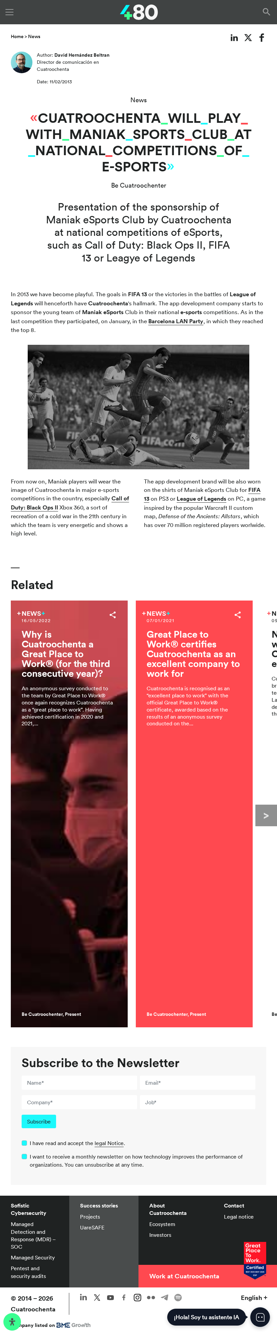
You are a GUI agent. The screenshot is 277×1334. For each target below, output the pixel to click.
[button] (268, 12)
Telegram (164, 1297)
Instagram (137, 1297)
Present (73, 1014)
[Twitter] (248, 37)
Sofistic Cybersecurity (28, 1209)
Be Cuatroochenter (138, 185)
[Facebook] (262, 37)
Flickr (151, 1297)
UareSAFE (92, 1227)
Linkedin (83, 1297)
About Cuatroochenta (168, 1209)
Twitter (97, 1297)
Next (266, 815)
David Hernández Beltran (81, 55)
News (34, 36)
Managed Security (33, 1257)
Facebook (124, 1297)
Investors (160, 1234)
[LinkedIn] (234, 37)
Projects (90, 1216)
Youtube (110, 1297)
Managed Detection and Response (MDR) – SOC (33, 1235)
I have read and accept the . (77, 1143)
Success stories (99, 1205)
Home (17, 36)
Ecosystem (162, 1224)
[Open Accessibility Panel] (12, 1322)
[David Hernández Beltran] (21, 64)
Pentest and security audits (28, 1272)
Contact (234, 1205)
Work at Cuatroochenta (184, 1276)
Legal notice (239, 1216)
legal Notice (109, 1143)
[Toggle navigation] (9, 12)
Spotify (178, 1297)
